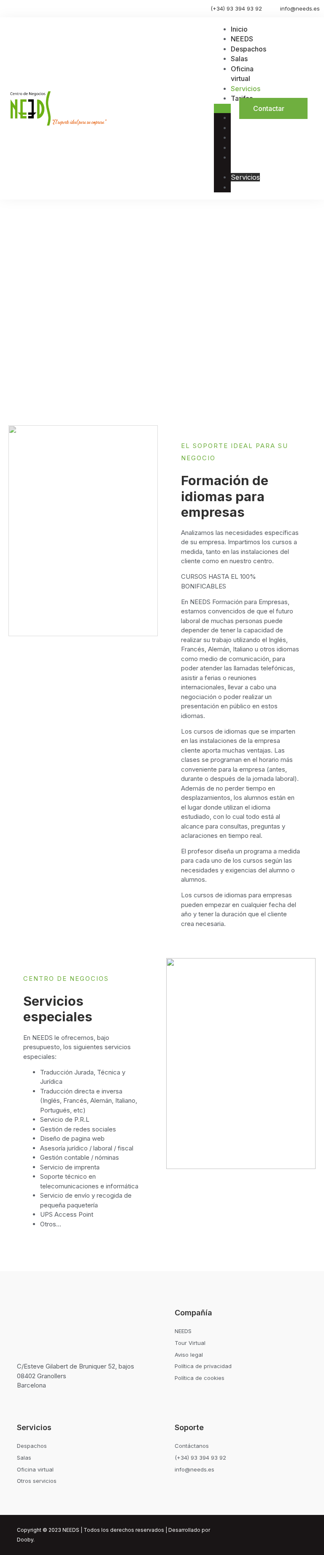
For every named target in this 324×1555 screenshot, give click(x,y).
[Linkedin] (285, 1535)
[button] (222, 108)
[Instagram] (269, 1535)
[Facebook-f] (300, 1535)
